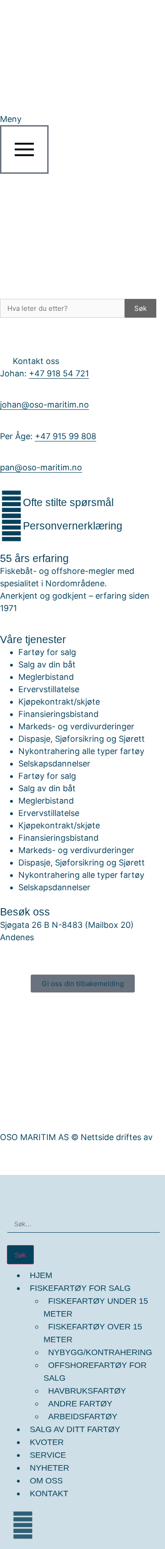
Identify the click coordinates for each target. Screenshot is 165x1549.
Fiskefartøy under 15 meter (96, 1307)
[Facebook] (22, 1525)
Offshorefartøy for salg (95, 1372)
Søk (140, 308)
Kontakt (49, 1493)
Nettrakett (20, 1149)
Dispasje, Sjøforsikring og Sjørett (81, 739)
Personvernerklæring (72, 526)
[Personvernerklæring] (11, 527)
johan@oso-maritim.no (44, 404)
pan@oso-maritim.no (41, 467)
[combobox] (83, 1224)
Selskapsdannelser (54, 763)
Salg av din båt (47, 664)
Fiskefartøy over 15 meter (93, 1333)
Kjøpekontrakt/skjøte (59, 701)
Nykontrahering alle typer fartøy (81, 751)
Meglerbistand (46, 677)
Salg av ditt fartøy (75, 1429)
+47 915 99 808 (65, 436)
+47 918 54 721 (59, 373)
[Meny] (24, 149)
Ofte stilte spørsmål (68, 502)
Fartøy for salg (47, 652)
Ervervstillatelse (48, 689)
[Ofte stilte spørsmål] (11, 504)
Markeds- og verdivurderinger (76, 726)
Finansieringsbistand (58, 714)
